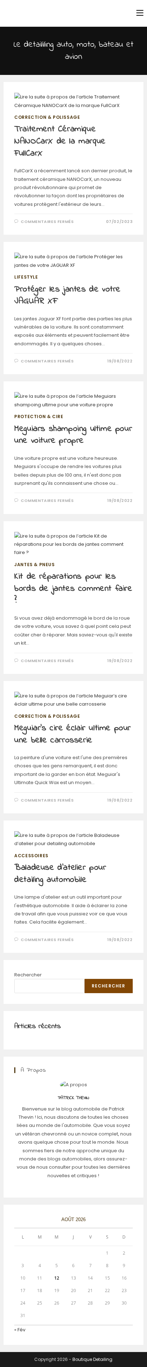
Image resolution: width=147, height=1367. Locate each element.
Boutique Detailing (92, 1359)
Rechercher (28, 974)
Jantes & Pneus (34, 564)
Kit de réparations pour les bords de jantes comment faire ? (73, 588)
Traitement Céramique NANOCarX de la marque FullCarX (60, 141)
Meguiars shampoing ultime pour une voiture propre (73, 435)
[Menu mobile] (139, 13)
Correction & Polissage (47, 117)
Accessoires (31, 856)
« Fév (19, 1329)
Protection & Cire (38, 416)
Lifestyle (26, 277)
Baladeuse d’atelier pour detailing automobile (60, 874)
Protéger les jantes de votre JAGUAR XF (67, 295)
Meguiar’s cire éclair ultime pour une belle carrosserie (72, 734)
